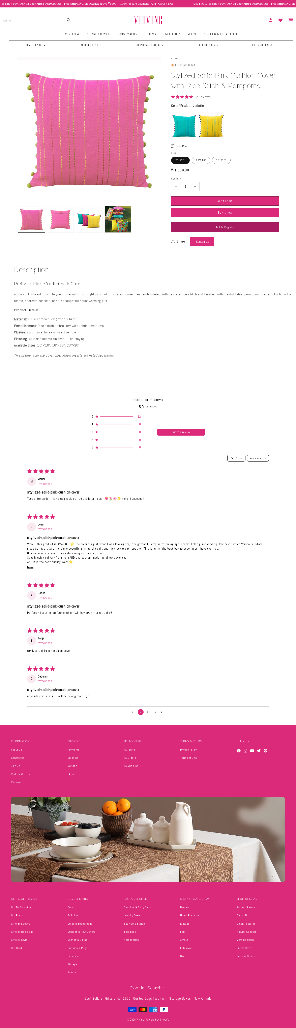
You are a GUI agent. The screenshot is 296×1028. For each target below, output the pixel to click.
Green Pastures (246, 923)
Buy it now (225, 212)
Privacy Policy (188, 749)
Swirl (183, 956)
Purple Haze (244, 948)
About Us (16, 749)
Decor (71, 907)
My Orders (130, 758)
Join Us (15, 766)
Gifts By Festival (21, 923)
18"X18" (201, 160)
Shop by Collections (150, 45)
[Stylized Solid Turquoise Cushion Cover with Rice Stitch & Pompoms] (184, 126)
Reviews (16, 782)
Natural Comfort (246, 931)
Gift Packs (17, 915)
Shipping (72, 758)
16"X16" (221, 160)
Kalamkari (186, 948)
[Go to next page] (163, 712)
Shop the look (208, 45)
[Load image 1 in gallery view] (31, 219)
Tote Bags (130, 931)
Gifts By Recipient (22, 931)
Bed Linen (73, 915)
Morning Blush (245, 940)
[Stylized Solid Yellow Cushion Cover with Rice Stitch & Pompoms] (211, 126)
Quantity (176, 178)
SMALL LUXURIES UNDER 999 (220, 34)
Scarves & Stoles (134, 923)
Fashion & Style (91, 45)
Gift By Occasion (21, 907)
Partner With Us (20, 774)
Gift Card (16, 948)
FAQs (70, 774)
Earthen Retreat (246, 907)
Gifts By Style (19, 940)
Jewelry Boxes (132, 915)
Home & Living (36, 45)
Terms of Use (188, 758)
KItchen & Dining (77, 940)
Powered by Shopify (157, 1019)
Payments (73, 749)
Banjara (184, 907)
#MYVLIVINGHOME (129, 34)
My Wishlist (131, 766)
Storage (72, 964)
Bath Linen (73, 956)
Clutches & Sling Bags (137, 907)
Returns (72, 766)
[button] (182, 97)
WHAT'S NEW (72, 34)
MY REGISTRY (172, 34)
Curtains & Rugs (77, 948)
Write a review (181, 432)
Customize (202, 242)
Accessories (131, 940)
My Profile (130, 749)
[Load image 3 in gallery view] (89, 219)
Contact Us (18, 758)
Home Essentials (190, 915)
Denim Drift (243, 915)
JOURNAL (152, 34)
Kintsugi (185, 923)
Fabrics (72, 972)
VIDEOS (192, 34)
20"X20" (180, 160)
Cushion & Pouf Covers (81, 931)
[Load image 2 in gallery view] (60, 219)
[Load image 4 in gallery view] (118, 219)
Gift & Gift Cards (264, 45)
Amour (184, 940)
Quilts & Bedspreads (79, 923)
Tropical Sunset (246, 956)
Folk (182, 931)
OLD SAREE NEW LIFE (99, 34)
